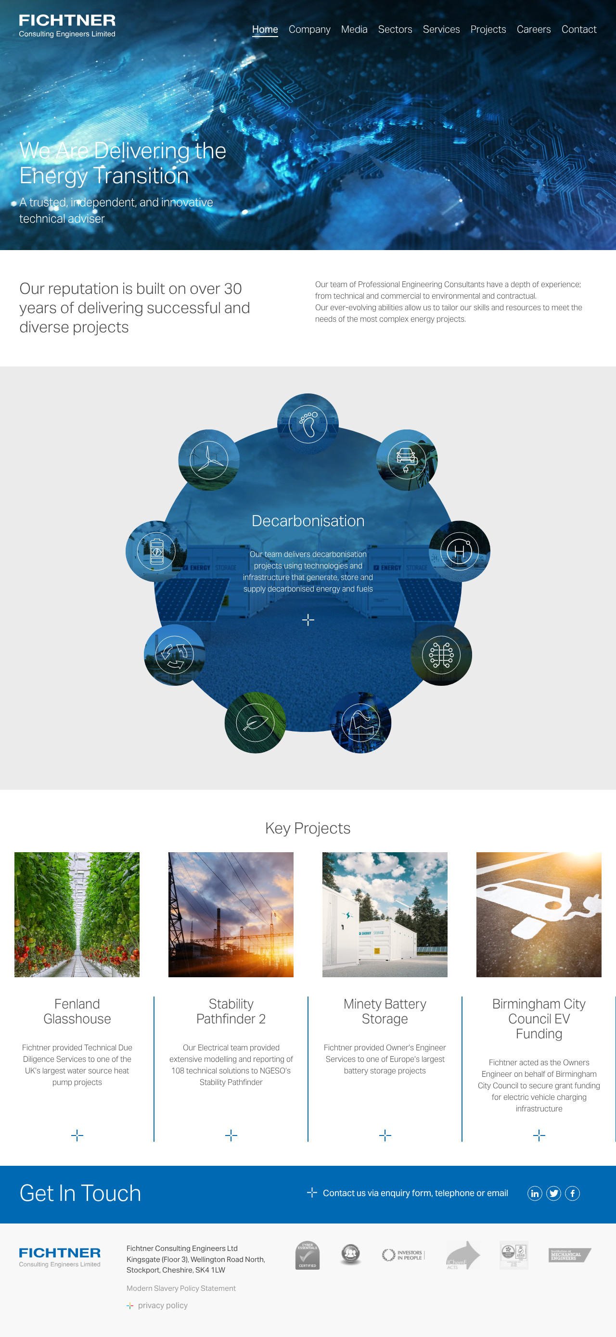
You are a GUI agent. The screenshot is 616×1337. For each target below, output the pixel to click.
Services (441, 29)
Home (265, 29)
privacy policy (163, 1306)
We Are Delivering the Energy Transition (123, 162)
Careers (534, 29)
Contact (579, 29)
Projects (488, 29)
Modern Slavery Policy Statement (182, 1288)
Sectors (395, 29)
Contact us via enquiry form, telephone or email (415, 1192)
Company (310, 29)
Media (354, 29)
